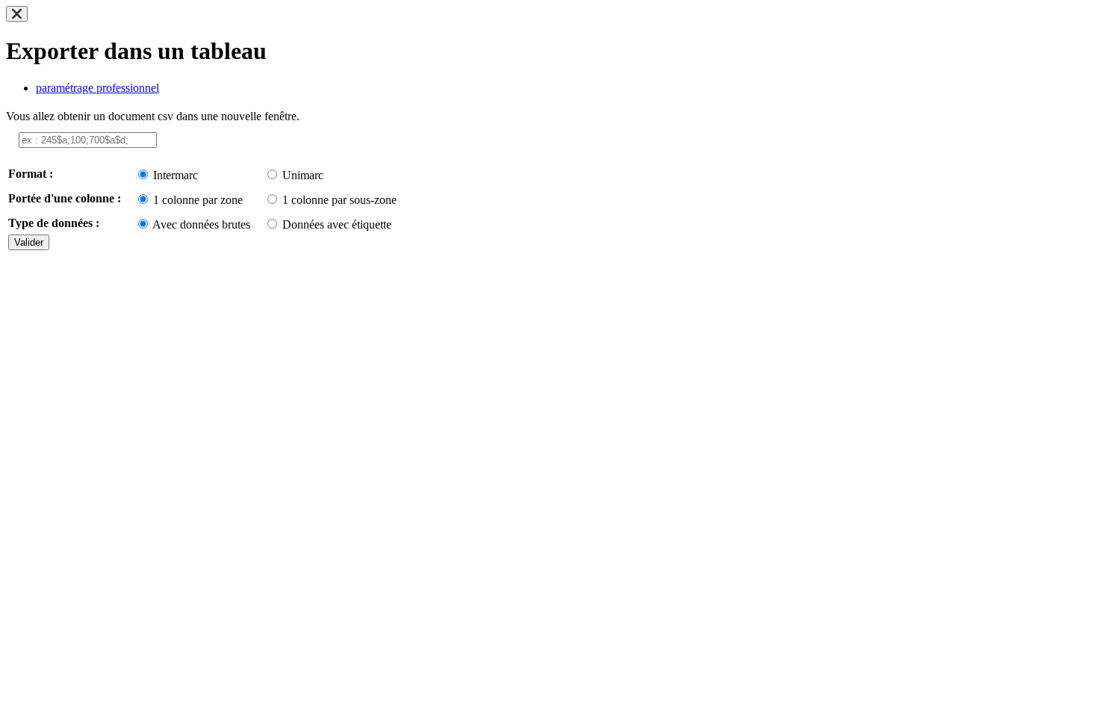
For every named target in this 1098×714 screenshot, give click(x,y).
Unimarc (302, 175)
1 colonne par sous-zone (339, 199)
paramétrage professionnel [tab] (97, 87)
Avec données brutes (201, 224)
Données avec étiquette (336, 224)
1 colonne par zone (198, 199)
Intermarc (175, 175)
